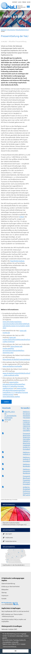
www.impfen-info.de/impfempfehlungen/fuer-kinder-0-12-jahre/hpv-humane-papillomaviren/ (14, 385)
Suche (28, 2)
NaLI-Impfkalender (7, 611)
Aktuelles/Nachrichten (22, 29)
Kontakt (14, 2)
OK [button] (15, 651)
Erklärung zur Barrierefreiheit (11, 586)
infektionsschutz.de (8, 616)
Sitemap (4, 592)
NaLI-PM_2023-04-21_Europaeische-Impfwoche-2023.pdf (10, 415)
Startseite (3, 29)
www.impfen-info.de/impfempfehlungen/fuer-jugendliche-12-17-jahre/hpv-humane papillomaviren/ (15, 391)
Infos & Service (11, 29)
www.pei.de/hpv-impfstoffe (12, 366)
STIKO (22, 217)
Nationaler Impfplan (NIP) (9, 629)
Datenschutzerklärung (8, 583)
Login (19, 2)
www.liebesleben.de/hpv (11, 396)
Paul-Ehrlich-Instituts (17, 261)
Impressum (5, 595)
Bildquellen (5, 589)
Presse (24, 2)
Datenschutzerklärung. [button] (10, 646)
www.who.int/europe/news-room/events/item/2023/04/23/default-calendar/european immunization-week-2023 (16, 325)
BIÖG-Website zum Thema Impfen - (12, 614)
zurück (6, 402)
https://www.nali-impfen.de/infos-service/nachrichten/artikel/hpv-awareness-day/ (13, 349)
